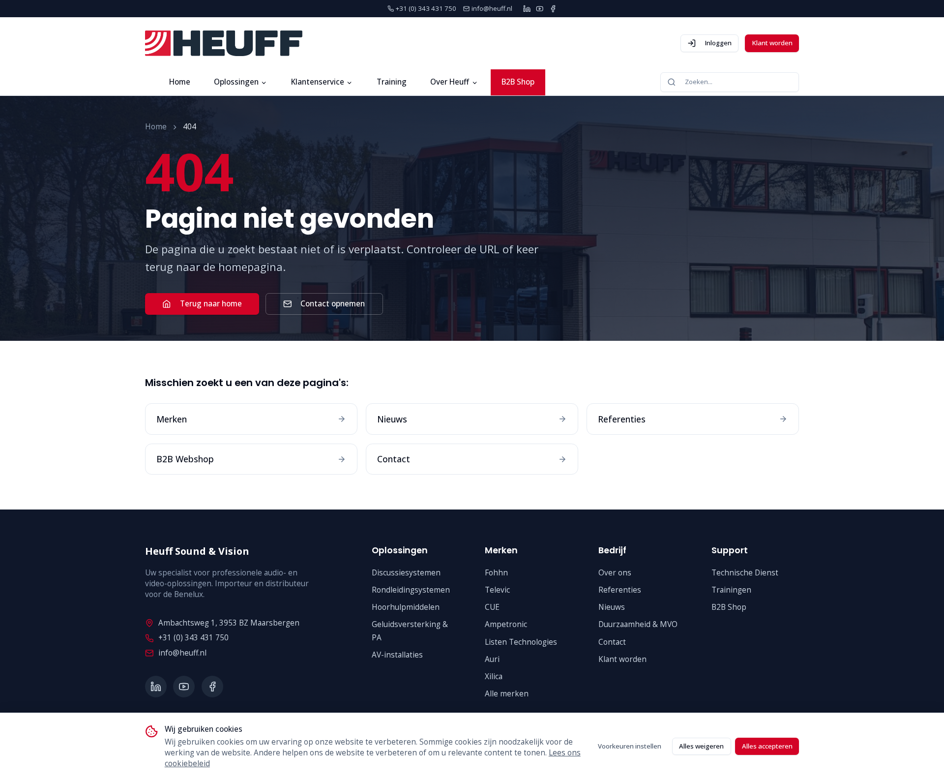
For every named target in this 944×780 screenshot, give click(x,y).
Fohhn (496, 573)
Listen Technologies (521, 642)
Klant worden (772, 42)
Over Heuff (449, 82)
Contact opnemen (332, 304)
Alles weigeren (701, 746)
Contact (612, 642)
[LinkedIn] (527, 8)
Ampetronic (506, 624)
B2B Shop (518, 82)
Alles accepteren (767, 746)
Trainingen (731, 590)
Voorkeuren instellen (629, 746)
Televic (497, 590)
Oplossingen (236, 82)
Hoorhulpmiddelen (406, 607)
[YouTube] (539, 8)
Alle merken (507, 694)
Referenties (619, 590)
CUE (492, 607)
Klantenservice (317, 82)
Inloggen (718, 42)
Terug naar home (211, 304)
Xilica (493, 676)
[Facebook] (553, 8)
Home (179, 82)
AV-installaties (397, 655)
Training (392, 82)
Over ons (614, 573)
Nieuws (611, 607)
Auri (492, 659)
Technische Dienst (744, 573)
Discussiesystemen (406, 573)
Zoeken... (698, 81)
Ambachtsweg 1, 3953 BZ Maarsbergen (228, 623)
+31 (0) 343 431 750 (193, 637)
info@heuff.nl (182, 653)
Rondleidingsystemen (411, 590)
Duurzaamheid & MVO (638, 624)
